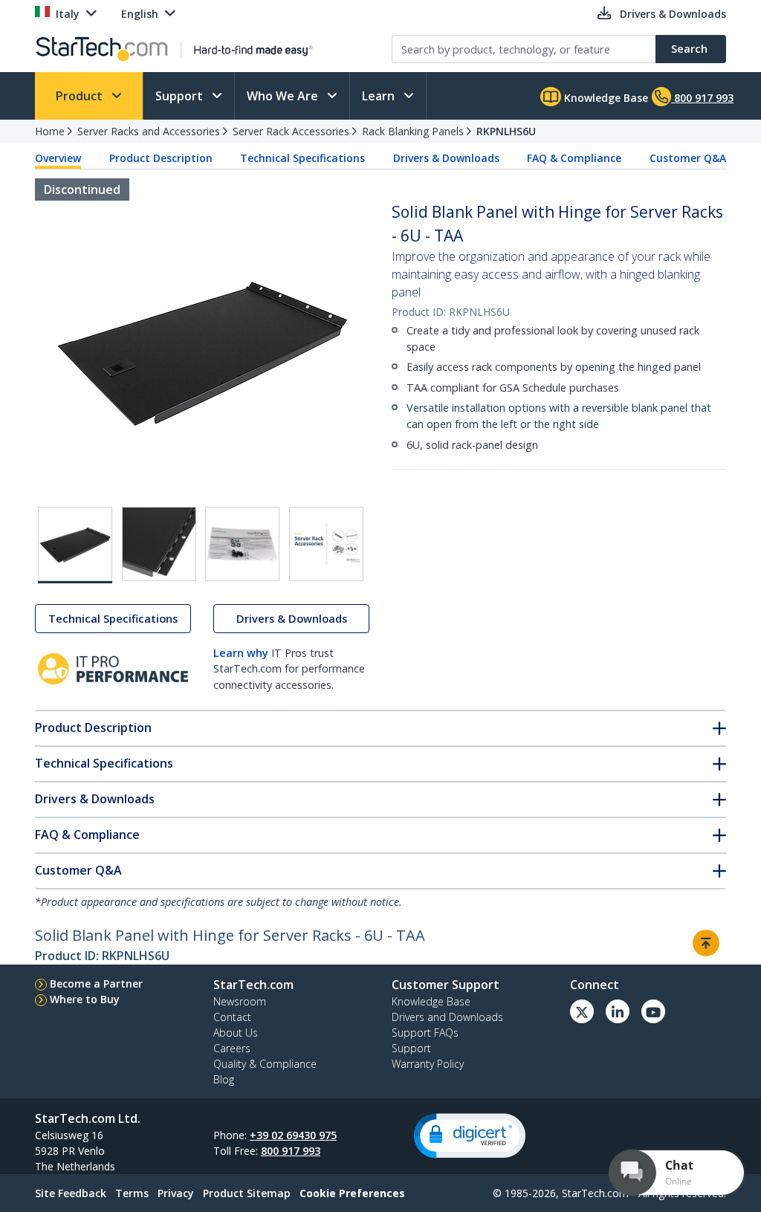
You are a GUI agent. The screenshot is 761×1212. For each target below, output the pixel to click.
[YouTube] (653, 1011)
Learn (380, 96)
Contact (232, 1017)
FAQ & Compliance (574, 158)
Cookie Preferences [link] (352, 1193)
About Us (235, 1032)
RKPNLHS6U (506, 131)
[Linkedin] (617, 1011)
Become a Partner (96, 983)
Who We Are (284, 96)
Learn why (240, 653)
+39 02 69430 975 (293, 1135)
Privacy (176, 1193)
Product (81, 96)
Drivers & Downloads (446, 158)
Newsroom (239, 1001)
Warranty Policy (428, 1064)
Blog (223, 1079)
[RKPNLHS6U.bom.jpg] (242, 544)
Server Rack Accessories (291, 131)
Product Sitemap (247, 1193)
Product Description (161, 158)
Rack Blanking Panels (413, 131)
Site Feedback (70, 1193)
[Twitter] (582, 1011)
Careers (231, 1048)
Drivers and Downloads (447, 1017)
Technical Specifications (302, 158)
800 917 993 (290, 1151)
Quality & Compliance (265, 1064)
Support (180, 96)
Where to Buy (85, 999)
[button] (469, 1135)
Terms (132, 1193)
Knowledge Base (604, 98)
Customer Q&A (688, 158)
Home (50, 131)
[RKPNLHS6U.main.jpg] (75, 545)
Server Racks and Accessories (148, 131)
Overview (58, 158)
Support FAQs (425, 1032)
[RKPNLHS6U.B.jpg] (159, 544)
